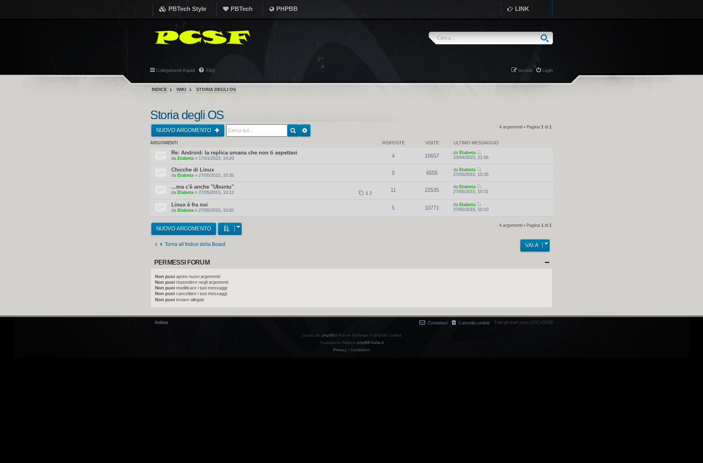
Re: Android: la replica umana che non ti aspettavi (234, 153)
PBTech (242, 8)
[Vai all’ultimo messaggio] (479, 152)
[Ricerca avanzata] (304, 130)
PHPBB (287, 8)
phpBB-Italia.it (370, 342)
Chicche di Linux (192, 170)
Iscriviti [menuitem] (525, 70)
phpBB (328, 335)
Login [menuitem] (547, 70)
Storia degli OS (187, 115)
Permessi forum (182, 262)
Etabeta (185, 158)
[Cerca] (546, 38)
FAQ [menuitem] (210, 70)
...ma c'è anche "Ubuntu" (202, 187)
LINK (522, 8)
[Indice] (200, 37)
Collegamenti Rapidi (175, 70)
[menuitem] (471, 322)
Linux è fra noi (189, 205)
